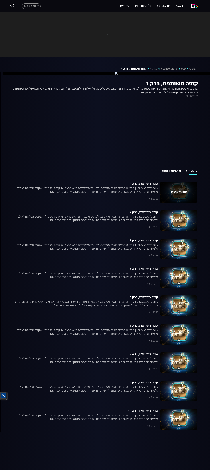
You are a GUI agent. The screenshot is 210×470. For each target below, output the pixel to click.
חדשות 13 (163, 6)
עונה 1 (153, 69)
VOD (183, 69)
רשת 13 (193, 69)
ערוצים (124, 6)
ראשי (179, 6)
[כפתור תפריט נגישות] (3, 395)
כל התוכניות (143, 6)
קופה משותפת (169, 69)
